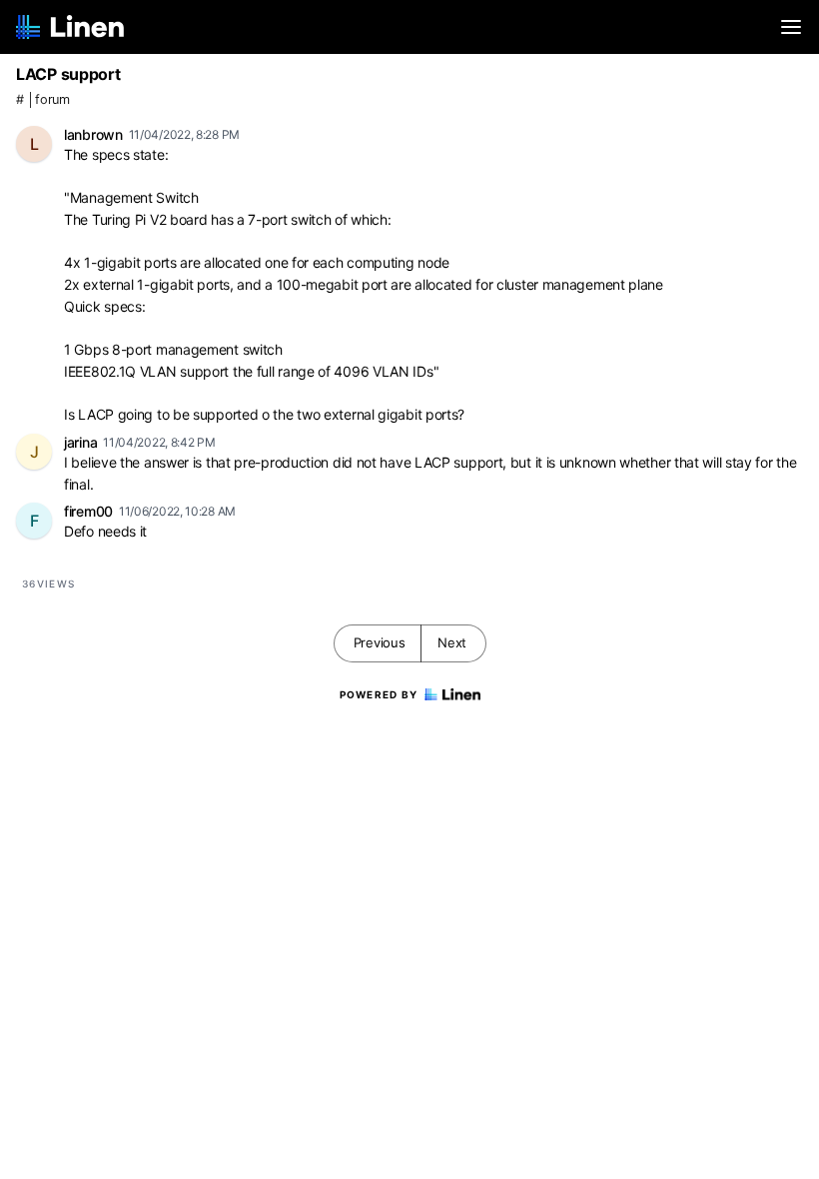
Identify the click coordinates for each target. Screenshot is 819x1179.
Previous (380, 642)
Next (451, 642)
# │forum (43, 99)
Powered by (379, 694)
